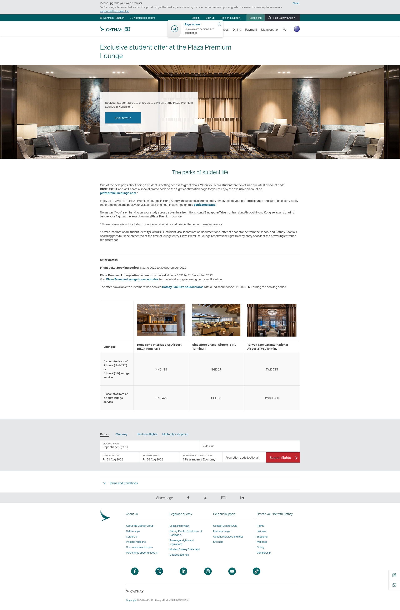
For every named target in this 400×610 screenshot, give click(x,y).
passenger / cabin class (197, 455)
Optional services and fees (228, 536)
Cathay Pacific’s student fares (183, 287)
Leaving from (111, 443)
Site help (218, 541)
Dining (260, 547)
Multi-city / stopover (175, 434)
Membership (263, 552)
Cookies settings (179, 554)
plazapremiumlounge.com (118, 193)
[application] (150, 445)
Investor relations (136, 541)
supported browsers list (114, 11)
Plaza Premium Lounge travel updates (132, 279)
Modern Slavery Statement (185, 549)
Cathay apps (133, 531)
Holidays (261, 531)
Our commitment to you (139, 547)
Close (296, 3)
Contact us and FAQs (225, 525)
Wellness (261, 541)
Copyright (131, 600)
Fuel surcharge (221, 531)
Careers (132, 536)
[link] (210, 17)
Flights (260, 525)
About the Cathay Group (140, 525)
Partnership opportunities (142, 552)
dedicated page (204, 204)
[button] (112, 17)
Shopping (262, 536)
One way (121, 434)
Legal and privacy (179, 525)
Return (104, 434)
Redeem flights (147, 434)
